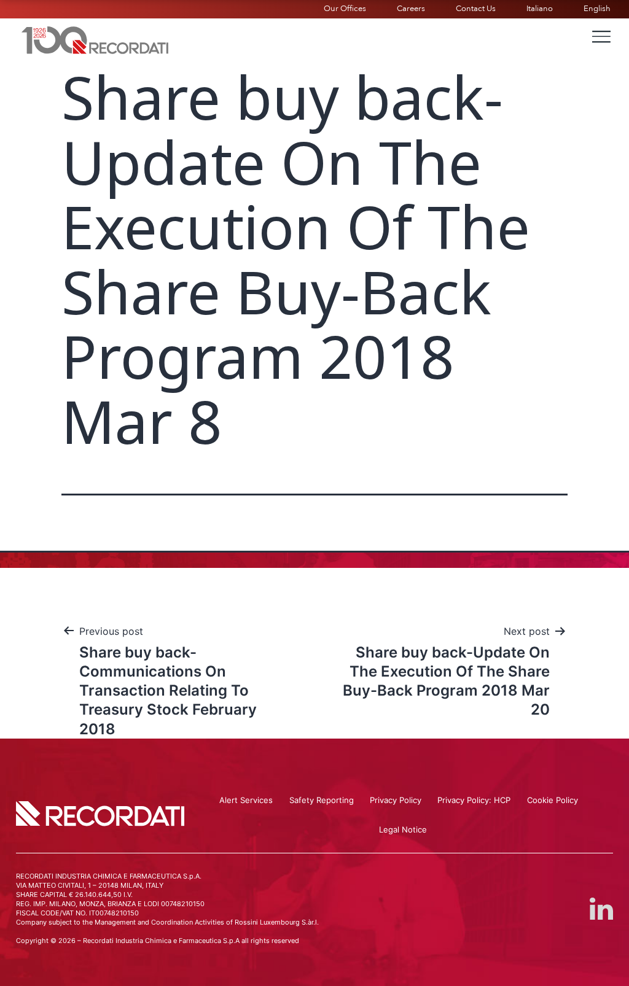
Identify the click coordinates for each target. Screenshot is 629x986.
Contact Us (476, 8)
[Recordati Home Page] (95, 39)
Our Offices (345, 8)
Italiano (539, 8)
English (597, 8)
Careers (411, 8)
